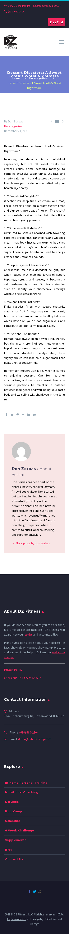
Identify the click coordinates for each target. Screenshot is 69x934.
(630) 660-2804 (16, 11)
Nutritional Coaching (21, 792)
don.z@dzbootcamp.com (34, 739)
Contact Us (14, 859)
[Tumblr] (23, 414)
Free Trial (56, 22)
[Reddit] (34, 414)
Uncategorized (13, 126)
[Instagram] (39, 891)
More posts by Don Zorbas (33, 543)
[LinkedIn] (28, 414)
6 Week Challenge (19, 830)
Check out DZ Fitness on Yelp (22, 678)
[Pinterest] (17, 414)
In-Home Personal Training (26, 782)
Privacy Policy (13, 670)
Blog (8, 849)
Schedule (12, 821)
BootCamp (13, 811)
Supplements (15, 840)
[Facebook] (6, 414)
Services (12, 802)
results (28, 634)
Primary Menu (61, 42)
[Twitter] (12, 414)
